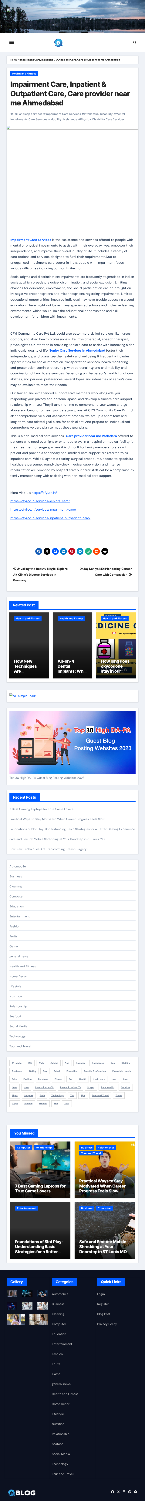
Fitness (58, 1079)
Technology (17, 1036)
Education (16, 906)
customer (17, 1071)
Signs (15, 1095)
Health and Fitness (24, 73)
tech (42, 1095)
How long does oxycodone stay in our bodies (115, 668)
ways (15, 1103)
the (72, 1095)
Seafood (15, 1016)
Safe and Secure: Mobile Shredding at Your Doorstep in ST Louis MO (57, 839)
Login (101, 1294)
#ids (41, 1063)
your (66, 1103)
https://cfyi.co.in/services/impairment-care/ (43, 509)
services (125, 1087)
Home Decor (18, 976)
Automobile (17, 866)
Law (125, 1079)
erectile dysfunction (95, 1071)
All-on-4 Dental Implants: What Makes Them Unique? (72, 671)
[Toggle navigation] (11, 42)
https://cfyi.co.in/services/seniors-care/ (40, 501)
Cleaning (15, 886)
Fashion (14, 926)
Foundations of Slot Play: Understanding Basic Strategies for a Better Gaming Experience (72, 829)
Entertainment (19, 916)
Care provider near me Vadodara (91, 436)
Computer (16, 896)
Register (103, 1304)
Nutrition (15, 996)
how (114, 1079)
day (45, 1071)
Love (14, 1087)
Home (13, 59)
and (67, 1063)
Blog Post (103, 1314)
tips (83, 1095)
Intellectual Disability (98, 114)
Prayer (90, 1087)
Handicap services (29, 114)
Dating (32, 1071)
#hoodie (17, 1063)
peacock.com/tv (44, 1087)
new (26, 1087)
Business (15, 876)
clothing (125, 1063)
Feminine (43, 1079)
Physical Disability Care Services (102, 119)
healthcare (99, 1079)
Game (13, 946)
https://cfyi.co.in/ (44, 493)
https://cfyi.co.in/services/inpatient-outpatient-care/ (50, 518)
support (28, 1095)
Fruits (13, 936)
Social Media (18, 1026)
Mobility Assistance (63, 119)
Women (43, 1103)
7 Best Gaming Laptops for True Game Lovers (41, 809)
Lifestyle (15, 986)
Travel (119, 1095)
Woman (28, 1103)
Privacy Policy (107, 1324)
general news (18, 956)
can (112, 1063)
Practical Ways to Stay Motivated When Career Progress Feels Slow (57, 819)
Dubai (57, 1071)
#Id (30, 1063)
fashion (27, 1079)
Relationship (18, 1006)
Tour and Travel (20, 1046)
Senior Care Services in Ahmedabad (77, 350)
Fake (14, 1079)
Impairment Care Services (63, 114)
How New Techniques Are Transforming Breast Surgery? (27, 673)
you (56, 1103)
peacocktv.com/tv (70, 1087)
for (70, 1079)
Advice (54, 1063)
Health (82, 1079)
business (80, 1063)
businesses (98, 1063)
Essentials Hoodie (121, 1071)
